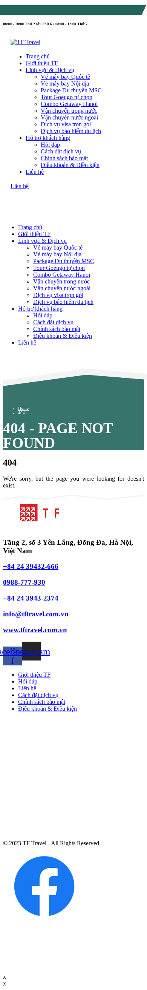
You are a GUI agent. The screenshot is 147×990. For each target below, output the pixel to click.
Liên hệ (35, 172)
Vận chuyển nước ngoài (69, 117)
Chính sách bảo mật (64, 158)
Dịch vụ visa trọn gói (66, 124)
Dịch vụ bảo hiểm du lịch (71, 131)
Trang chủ (38, 56)
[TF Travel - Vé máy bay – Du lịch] (25, 42)
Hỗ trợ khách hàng (48, 138)
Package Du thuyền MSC (71, 90)
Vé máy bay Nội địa (65, 83)
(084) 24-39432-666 (42, 11)
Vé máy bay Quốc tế (65, 77)
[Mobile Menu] (17, 200)
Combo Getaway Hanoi (69, 104)
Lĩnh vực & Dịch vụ (50, 70)
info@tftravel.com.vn (101, 11)
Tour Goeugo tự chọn (66, 97)
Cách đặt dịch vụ (61, 151)
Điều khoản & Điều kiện (70, 165)
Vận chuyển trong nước (69, 110)
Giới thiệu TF (42, 63)
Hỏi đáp (50, 144)
